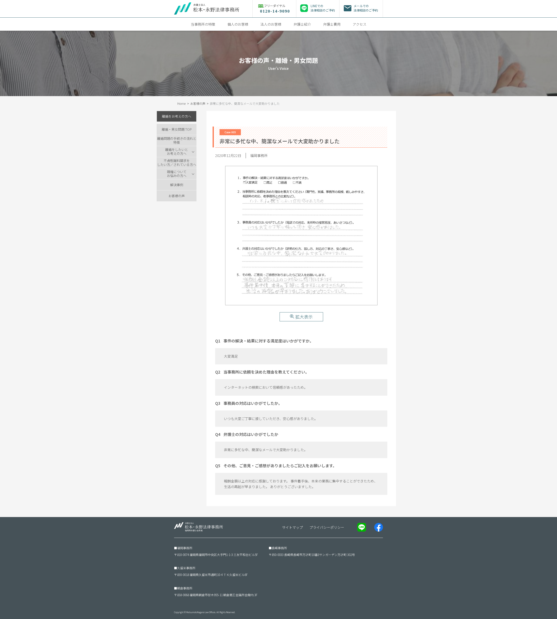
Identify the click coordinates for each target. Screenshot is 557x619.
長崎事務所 (279, 548)
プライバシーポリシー (326, 527)
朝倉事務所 (184, 588)
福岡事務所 (184, 548)
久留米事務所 (186, 568)
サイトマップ (292, 527)
